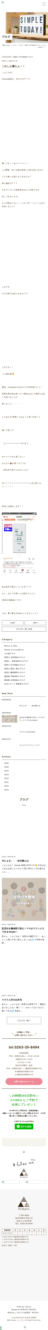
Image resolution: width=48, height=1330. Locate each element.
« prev (12, 623)
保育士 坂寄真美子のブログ (16, 661)
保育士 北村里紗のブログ (14, 657)
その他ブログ (9, 653)
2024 (6, 771)
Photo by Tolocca (24, 1307)
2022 (6, 778)
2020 (6, 786)
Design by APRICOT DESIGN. (24, 1310)
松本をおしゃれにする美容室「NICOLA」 (24, 1312)
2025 (6, 767)
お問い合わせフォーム (24, 1081)
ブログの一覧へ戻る (24, 629)
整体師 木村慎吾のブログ (14, 680)
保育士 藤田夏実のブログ (14, 672)
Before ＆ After (10, 646)
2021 (6, 782)
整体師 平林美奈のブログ (14, 676)
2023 (6, 775)
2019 (6, 790)
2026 (6, 763)
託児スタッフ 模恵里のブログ (16, 684)
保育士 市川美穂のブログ (23, 57)
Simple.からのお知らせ (14, 650)
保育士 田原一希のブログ (14, 669)
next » (35, 623)
